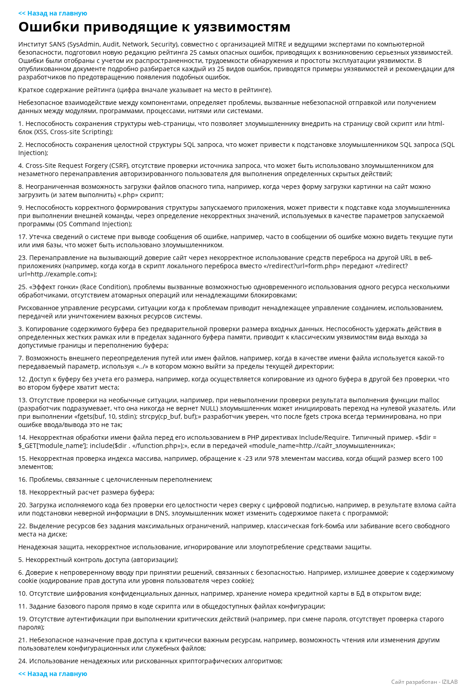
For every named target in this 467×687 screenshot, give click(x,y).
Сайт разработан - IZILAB (424, 682)
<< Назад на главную (52, 13)
